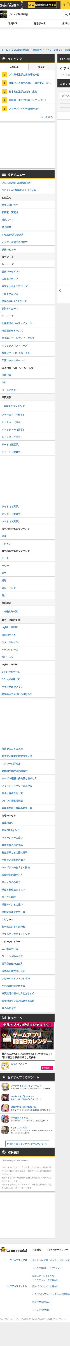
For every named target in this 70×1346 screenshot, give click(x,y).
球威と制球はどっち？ (13, 889)
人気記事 (14, 67)
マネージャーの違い (12, 837)
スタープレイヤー (11, 642)
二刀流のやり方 (10, 948)
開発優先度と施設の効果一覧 (17, 808)
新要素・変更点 (10, 212)
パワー (5, 565)
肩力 (4, 595)
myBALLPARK (10, 627)
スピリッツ (7, 657)
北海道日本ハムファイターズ (17, 323)
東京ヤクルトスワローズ (14, 286)
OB (3, 382)
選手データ (40, 23)
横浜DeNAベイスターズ (14, 301)
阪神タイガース (10, 308)
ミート (5, 558)
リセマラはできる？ (12, 686)
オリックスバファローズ (14, 345)
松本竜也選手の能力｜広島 (23, 91)
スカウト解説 (9, 897)
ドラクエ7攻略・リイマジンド (47, 1268)
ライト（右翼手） (11, 506)
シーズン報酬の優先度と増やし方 (19, 778)
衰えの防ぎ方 (9, 1008)
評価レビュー (9, 249)
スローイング (9, 587)
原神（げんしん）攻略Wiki (45, 1286)
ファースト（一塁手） (13, 414)
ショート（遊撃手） (12, 452)
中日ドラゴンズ (10, 293)
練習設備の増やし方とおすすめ (18, 993)
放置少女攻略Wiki (40, 1302)
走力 (4, 573)
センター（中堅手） (12, 513)
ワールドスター (10, 390)
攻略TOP (13, 23)
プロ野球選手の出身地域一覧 (24, 74)
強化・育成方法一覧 (12, 793)
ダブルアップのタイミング (16, 934)
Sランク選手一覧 (11, 671)
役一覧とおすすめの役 (13, 926)
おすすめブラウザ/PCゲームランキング (29, 1143)
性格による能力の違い (13, 860)
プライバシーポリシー (57, 1249)
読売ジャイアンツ (11, 271)
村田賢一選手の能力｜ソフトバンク (27, 100)
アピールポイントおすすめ (16, 978)
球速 (4, 536)
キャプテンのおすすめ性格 (16, 867)
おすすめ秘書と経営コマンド (17, 756)
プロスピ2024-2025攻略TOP (16, 182)
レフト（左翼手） (11, 521)
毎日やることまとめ (12, 748)
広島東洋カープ (10, 278)
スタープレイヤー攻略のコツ (24, 108)
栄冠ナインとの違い (12, 904)
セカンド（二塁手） (12, 437)
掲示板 (41, 67)
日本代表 (6, 375)
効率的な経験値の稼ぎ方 (14, 771)
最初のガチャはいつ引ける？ (17, 694)
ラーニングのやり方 (12, 956)
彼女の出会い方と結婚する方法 (18, 1000)
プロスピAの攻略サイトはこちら (19, 190)
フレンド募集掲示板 (12, 800)
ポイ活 (21, 5)
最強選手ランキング (14, 406)
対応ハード (7, 219)
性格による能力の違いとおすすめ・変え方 (31, 83)
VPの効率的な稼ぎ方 (13, 234)
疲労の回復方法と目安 (13, 971)
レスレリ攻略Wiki (40, 1309)
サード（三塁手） (11, 444)
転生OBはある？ (10, 830)
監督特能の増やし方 (12, 874)
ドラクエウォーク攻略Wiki (45, 1280)
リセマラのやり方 (11, 882)
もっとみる (47, 117)
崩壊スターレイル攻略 (43, 1275)
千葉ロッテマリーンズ (13, 360)
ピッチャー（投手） (12, 422)
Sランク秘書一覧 (11, 679)
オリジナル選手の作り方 (14, 242)
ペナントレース (10, 649)
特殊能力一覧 (11, 611)
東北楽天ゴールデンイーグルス (18, 338)
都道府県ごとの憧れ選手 (14, 852)
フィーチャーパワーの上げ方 (17, 785)
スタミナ (6, 543)
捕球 (4, 580)
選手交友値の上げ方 (12, 963)
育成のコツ (7, 822)
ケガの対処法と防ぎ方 (13, 985)
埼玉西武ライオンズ (12, 330)
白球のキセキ (9, 634)
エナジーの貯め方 (11, 763)
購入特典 (6, 227)
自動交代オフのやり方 (13, 912)
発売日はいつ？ (10, 204)
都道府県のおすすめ (12, 845)
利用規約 (36, 1249)
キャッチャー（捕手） (13, 429)
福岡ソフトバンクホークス (16, 353)
